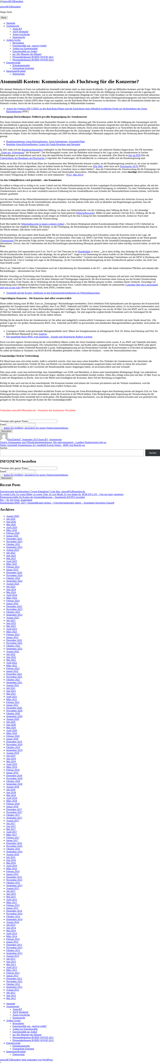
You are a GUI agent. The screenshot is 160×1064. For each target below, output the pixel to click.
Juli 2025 (10, 552)
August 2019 (12, 753)
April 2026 (11, 527)
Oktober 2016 (13, 849)
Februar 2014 (13, 939)
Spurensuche (18, 37)
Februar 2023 (13, 634)
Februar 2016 (13, 871)
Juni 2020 (11, 724)
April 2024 (11, 595)
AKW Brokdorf (20, 31)
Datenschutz (18, 74)
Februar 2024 (13, 600)
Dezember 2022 (14, 640)
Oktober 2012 (13, 984)
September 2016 (14, 851)
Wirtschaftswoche (85, 213)
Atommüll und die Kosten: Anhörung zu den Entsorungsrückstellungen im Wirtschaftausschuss (53, 293)
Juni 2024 (11, 589)
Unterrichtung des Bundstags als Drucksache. (22, 158)
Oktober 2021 (13, 679)
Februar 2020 (13, 736)
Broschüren (18, 43)
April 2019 (11, 764)
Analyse (43, 334)
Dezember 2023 (14, 606)
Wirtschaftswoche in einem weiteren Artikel (42, 224)
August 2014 (12, 922)
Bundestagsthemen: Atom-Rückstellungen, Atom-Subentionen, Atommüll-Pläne (45, 141)
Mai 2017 (11, 829)
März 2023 (11, 631)
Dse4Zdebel (14, 439)
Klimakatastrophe (21, 65)
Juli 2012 (10, 992)
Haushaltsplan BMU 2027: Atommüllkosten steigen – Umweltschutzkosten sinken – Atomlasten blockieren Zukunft (57, 502)
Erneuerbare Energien (23, 68)
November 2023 (14, 609)
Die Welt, (98, 166)
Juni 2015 (11, 894)
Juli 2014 (10, 925)
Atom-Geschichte (21, 34)
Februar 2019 (13, 770)
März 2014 (11, 936)
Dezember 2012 (14, 978)
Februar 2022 (13, 668)
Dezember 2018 (14, 775)
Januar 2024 (12, 603)
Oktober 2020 (13, 713)
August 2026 (12, 516)
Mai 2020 (11, 727)
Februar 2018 (13, 803)
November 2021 (14, 676)
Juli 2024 (10, 586)
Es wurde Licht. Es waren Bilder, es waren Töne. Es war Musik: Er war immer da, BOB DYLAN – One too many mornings (61, 494)
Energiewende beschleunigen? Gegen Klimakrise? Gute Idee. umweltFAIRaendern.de (42, 491)
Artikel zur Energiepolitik (25, 48)
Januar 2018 (12, 806)
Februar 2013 (13, 973)
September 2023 (14, 614)
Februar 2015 (13, 905)
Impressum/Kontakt (16, 71)
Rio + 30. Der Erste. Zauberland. (16, 500)
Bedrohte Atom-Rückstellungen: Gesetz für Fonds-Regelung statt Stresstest (43, 144)
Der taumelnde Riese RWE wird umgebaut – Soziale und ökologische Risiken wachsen (49, 336)
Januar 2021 (12, 705)
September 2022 (14, 648)
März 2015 (11, 902)
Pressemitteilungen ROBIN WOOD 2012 (33, 59)
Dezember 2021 (14, 674)
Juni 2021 (11, 691)
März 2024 (11, 598)
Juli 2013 (10, 958)
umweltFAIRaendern (10, 6)
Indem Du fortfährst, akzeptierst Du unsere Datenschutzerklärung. (36, 428)
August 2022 (12, 651)
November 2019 (14, 744)
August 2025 (12, 550)
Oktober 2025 (13, 544)
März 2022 (11, 665)
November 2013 (14, 947)
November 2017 (14, 812)
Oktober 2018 (13, 781)
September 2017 (14, 817)
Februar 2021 (13, 702)
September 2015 (14, 885)
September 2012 (14, 987)
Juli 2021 (10, 688)
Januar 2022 (12, 671)
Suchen (3, 448)
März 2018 (11, 801)
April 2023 (11, 629)
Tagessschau (7, 240)
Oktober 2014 (13, 916)
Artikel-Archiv (13, 40)
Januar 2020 (12, 739)
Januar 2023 (12, 637)
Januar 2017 (12, 840)
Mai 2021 (11, 693)
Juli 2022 (10, 654)
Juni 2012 (11, 995)
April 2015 (11, 899)
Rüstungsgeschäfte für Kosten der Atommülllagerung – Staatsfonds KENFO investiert (42, 497)
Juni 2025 (11, 555)
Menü (3, 17)
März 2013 (11, 970)
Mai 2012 (11, 998)
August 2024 (12, 583)
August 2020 (12, 719)
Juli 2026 (10, 519)
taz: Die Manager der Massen (26, 54)
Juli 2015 (10, 891)
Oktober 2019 (13, 747)
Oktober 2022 (13, 645)
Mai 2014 (11, 930)
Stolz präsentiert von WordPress (37, 1059)
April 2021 (11, 696)
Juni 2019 (11, 758)
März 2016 (11, 868)
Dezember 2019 (14, 741)
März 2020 (11, 733)
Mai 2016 (11, 863)
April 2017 (11, 832)
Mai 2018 (11, 795)
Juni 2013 (11, 961)
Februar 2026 (13, 533)
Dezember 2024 (14, 572)
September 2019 (14, 750)
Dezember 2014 (14, 911)
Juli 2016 (10, 857)
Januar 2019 (12, 772)
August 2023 (12, 617)
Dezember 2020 (14, 708)
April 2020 (11, 730)
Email (3, 424)
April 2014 (11, 933)
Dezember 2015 (14, 877)
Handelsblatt (84, 251)
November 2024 (14, 575)
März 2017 (11, 834)
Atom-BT (17, 28)
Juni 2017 (11, 826)
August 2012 (12, 989)
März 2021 (11, 699)
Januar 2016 (12, 874)
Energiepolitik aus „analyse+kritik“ (29, 45)
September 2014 (14, 919)
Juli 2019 (10, 755)
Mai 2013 (11, 964)
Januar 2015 (12, 908)
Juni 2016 (11, 860)
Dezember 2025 (14, 538)
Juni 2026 (11, 521)
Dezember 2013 (14, 944)
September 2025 (14, 547)
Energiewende (13, 62)
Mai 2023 (11, 626)
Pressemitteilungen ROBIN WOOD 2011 (33, 57)
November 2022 (14, 643)
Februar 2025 (13, 567)
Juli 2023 (10, 620)
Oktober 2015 (13, 882)
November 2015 (14, 880)
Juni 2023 (11, 623)
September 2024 (14, 581)
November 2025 (14, 541)
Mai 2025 (11, 558)
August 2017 (12, 820)
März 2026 (11, 530)
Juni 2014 (11, 927)
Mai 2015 (11, 896)
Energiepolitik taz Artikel (24, 51)
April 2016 (11, 865)
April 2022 (11, 662)
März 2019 (11, 767)
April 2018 (11, 798)
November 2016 (14, 846)
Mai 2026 (11, 524)
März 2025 (11, 564)
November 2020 (14, 710)
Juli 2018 (10, 789)
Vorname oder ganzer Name (14, 421)
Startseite (10, 23)
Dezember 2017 (14, 809)
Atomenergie (12, 26)
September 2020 (14, 716)
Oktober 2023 (13, 612)
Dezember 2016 (14, 843)
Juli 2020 (10, 722)
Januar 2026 (12, 536)
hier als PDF (134, 155)
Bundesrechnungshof (32, 149)
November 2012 (14, 981)
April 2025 (11, 561)
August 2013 (12, 956)
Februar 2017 (13, 837)
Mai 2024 (11, 592)
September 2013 (14, 953)
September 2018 (14, 784)
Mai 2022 (11, 660)
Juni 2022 (11, 657)
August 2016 (12, 854)
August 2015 (12, 888)
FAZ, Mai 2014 (74, 174)
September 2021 (14, 682)
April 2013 (11, 967)
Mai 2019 (11, 761)
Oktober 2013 (13, 950)
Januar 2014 (12, 942)
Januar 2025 (12, 569)
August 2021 (12, 685)
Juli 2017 (10, 823)
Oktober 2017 (13, 815)
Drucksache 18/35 (129, 166)
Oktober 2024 (13, 578)
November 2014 (14, 913)
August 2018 (12, 786)
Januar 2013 (12, 975)
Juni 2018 (11, 792)
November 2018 (14, 778)
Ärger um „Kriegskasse (12, 152)
